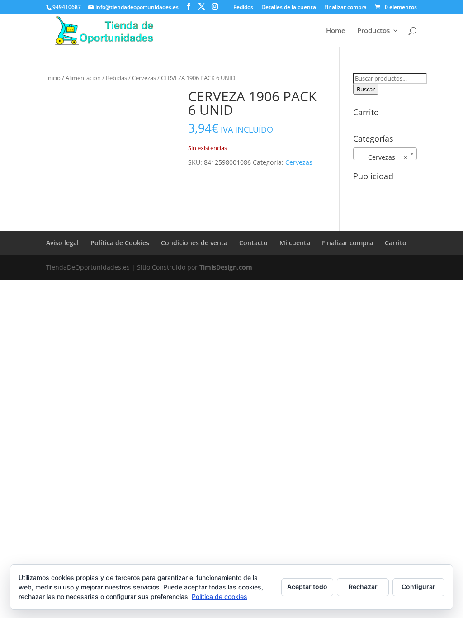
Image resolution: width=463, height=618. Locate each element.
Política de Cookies (119, 242)
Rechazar (363, 586)
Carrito (395, 242)
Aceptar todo (307, 586)
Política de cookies (219, 596)
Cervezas (144, 78)
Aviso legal (62, 242)
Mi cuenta (294, 242)
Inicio (53, 78)
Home (335, 31)
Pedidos (243, 8)
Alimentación (83, 78)
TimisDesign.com (225, 267)
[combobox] (385, 153)
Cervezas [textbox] (382, 157)
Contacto (253, 242)
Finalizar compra (345, 8)
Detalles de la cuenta (288, 8)
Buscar (366, 89)
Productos (373, 31)
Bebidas (116, 78)
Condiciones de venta (194, 242)
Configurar (418, 586)
